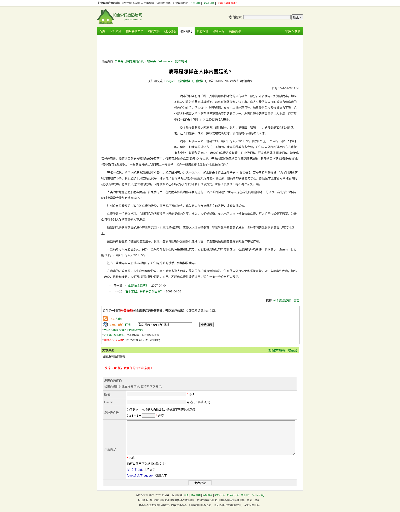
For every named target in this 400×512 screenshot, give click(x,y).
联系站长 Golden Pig (252, 495)
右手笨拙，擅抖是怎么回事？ (144, 291)
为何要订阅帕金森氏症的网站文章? (123, 330)
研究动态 (170, 31)
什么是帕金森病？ (137, 285)
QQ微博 (197, 81)
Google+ (170, 81)
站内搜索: (235, 17)
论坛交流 (115, 31)
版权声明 (207, 495)
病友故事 (154, 31)
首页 (102, 31)
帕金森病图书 (134, 31)
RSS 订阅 (195, 3)
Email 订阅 (208, 3)
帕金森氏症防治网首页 (129, 61)
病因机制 (186, 31)
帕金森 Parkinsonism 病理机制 (167, 61)
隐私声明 (196, 495)
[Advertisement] (200, 45)
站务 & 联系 (292, 31)
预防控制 (202, 31)
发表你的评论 (277, 350)
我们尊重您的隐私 (114, 335)
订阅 (116, 319)
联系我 (292, 350)
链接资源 (235, 31)
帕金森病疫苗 (282, 300)
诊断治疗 (219, 31)
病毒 (296, 300)
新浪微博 (184, 81)
